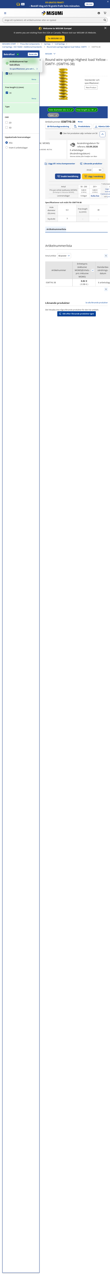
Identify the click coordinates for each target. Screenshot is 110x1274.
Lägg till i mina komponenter (61, 163)
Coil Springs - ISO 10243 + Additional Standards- (22, 47)
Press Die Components (30, 44)
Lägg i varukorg (95, 176)
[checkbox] (21, 74)
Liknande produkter (93, 163)
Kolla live (95, 196)
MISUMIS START (9, 44)
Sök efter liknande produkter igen (78, 313)
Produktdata (84, 126)
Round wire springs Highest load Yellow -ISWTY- (67, 47)
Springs (47, 44)
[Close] (105, 28)
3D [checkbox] (10, 127)
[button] (89, 4)
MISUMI (48, 53)
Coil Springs (60, 44)
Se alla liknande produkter (97, 302)
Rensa (34, 79)
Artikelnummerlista (56, 229)
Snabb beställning (69, 176)
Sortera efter (92, 270)
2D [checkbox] (10, 122)
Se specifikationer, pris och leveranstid (23, 69)
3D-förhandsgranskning (58, 126)
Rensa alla (33, 54)
